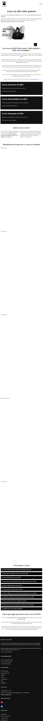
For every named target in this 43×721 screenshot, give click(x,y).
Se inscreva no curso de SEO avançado (9, 120)
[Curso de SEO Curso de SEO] (4, 4)
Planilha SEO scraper (5, 673)
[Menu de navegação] (41, 4)
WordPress (10, 651)
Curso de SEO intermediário (6, 661)
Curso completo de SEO (6, 656)
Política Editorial (4, 720)
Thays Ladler (3, 15)
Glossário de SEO (4, 671)
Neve (2, 651)
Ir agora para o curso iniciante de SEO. (9, 91)
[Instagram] (2, 702)
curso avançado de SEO (34, 79)
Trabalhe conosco (4, 718)
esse (19, 617)
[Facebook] (2, 707)
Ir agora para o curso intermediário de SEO (10, 105)
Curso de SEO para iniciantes (7, 659)
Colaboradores (4, 714)
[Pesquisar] (35, 44)
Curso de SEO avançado (6, 663)
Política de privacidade (5, 716)
